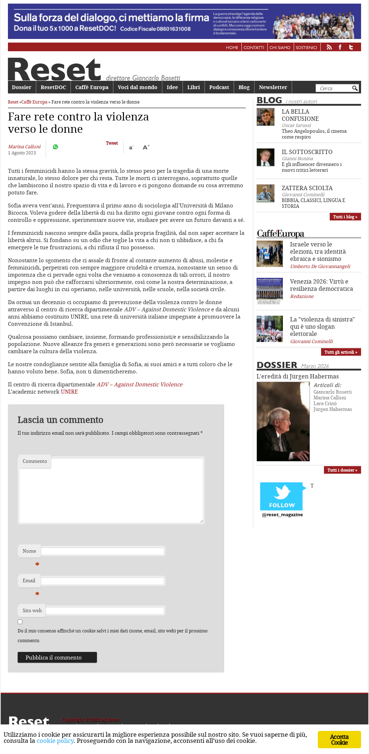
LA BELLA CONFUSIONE (300, 115)
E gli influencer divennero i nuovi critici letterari (312, 167)
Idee (172, 87)
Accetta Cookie (339, 739)
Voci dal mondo (137, 87)
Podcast (219, 87)
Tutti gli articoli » (341, 352)
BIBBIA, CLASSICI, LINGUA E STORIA (313, 203)
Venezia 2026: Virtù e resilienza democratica (321, 285)
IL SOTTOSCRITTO (307, 152)
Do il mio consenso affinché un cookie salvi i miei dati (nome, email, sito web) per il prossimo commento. (113, 635)
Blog (244, 87)
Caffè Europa (91, 87)
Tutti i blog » (345, 216)
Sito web (32, 610)
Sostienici (306, 48)
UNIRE (69, 391)
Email (31, 582)
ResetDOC (53, 87)
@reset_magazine (282, 515)
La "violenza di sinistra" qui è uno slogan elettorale (322, 326)
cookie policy (55, 740)
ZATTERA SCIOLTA (307, 188)
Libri (193, 87)
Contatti (254, 48)
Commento (35, 461)
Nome (31, 553)
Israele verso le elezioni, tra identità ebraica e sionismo (318, 251)
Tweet (112, 143)
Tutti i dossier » (342, 470)
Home (232, 48)
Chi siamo (280, 48)
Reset (13, 102)
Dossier (21, 87)
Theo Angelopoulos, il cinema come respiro (314, 134)
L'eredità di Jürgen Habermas (298, 376)
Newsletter (273, 87)
